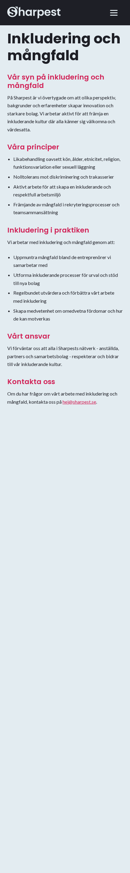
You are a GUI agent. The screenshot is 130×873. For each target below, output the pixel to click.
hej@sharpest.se (79, 402)
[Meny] (115, 12)
